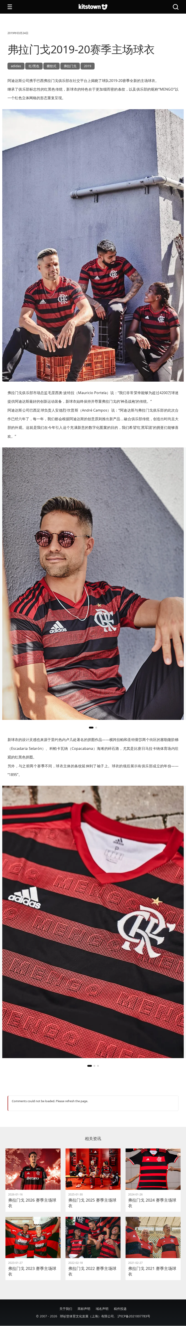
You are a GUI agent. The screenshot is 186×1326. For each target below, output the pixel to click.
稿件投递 (120, 1308)
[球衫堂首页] (93, 7)
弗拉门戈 (70, 66)
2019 (87, 66)
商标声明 (84, 1308)
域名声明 (102, 1308)
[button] (91, 727)
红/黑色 (34, 66)
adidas (16, 66)
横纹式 (51, 66)
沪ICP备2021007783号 (133, 1316)
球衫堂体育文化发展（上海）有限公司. (87, 1316)
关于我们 (65, 1308)
